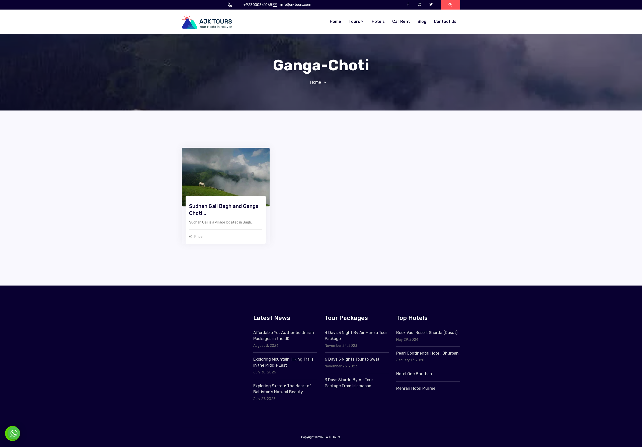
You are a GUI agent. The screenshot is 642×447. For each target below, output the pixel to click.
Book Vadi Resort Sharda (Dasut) (426, 332)
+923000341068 (258, 5)
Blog (422, 21)
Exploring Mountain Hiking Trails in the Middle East (283, 362)
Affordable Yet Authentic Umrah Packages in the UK (283, 335)
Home (335, 21)
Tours (354, 21)
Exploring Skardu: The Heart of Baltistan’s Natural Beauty (282, 388)
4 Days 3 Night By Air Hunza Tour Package (356, 335)
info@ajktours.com (295, 5)
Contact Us (445, 21)
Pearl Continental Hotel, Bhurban (427, 353)
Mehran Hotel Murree (415, 388)
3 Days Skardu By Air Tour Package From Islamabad (349, 382)
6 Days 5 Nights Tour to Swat (352, 359)
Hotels (378, 21)
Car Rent (401, 21)
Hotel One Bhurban (414, 373)
